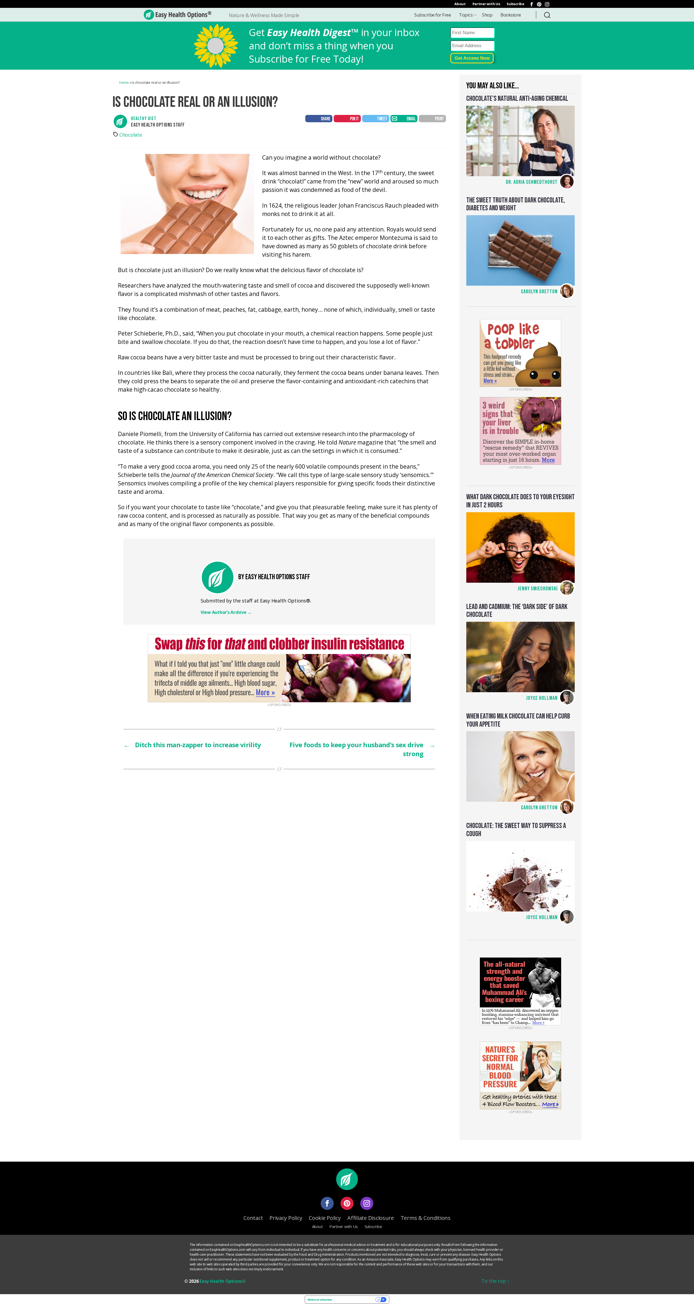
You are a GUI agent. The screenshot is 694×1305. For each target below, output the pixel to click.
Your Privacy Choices (355, 1299)
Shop (487, 15)
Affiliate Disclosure (370, 1218)
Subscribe (515, 3)
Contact (253, 1218)
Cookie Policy (325, 1218)
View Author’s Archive (226, 612)
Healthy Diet (143, 118)
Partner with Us (486, 3)
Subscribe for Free (432, 15)
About (460, 3)
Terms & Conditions (426, 1218)
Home (124, 82)
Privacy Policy (285, 1218)
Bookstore (510, 15)
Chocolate (130, 134)
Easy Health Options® (223, 1281)
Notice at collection (320, 1299)
